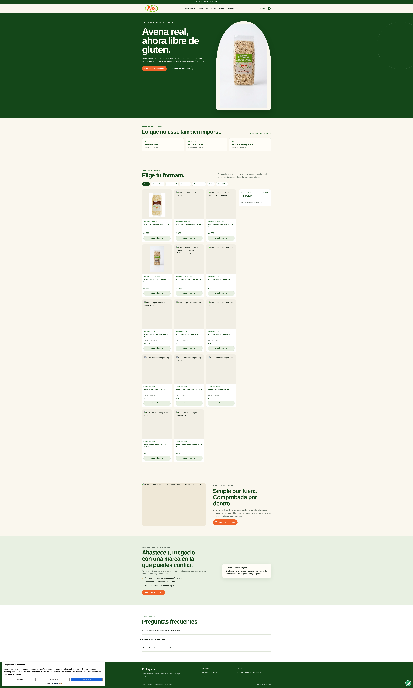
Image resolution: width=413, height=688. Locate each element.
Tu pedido (265, 8)
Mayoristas (214, 672)
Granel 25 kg (222, 184)
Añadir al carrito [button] (157, 238)
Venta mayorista (220, 8)
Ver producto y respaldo (225, 522)
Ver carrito (265, 193)
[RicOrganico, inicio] (151, 8)
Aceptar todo (87, 679)
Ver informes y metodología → (260, 133)
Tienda (200, 8)
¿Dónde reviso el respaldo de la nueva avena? (161, 631)
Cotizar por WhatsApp (153, 592)
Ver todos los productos (180, 69)
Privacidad (239, 672)
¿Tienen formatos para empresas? (156, 648)
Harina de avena (199, 184)
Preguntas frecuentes (209, 676)
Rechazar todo (53, 679)
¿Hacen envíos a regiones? (153, 639)
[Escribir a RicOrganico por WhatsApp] (408, 683)
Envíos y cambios (242, 676)
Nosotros (208, 8)
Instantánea (185, 184)
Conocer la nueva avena (154, 69)
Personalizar (20, 679)
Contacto (231, 8)
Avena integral (172, 184)
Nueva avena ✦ (189, 8)
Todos (146, 184)
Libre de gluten (158, 184)
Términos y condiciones (253, 672)
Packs (211, 184)
